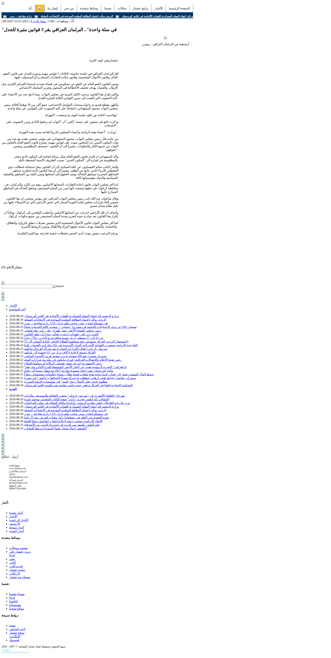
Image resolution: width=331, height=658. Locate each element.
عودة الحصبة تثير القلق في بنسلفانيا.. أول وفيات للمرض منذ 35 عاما (66, 417)
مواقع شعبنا (16, 608)
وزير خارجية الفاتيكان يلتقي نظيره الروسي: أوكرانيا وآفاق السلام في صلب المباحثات (77, 403)
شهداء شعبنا (17, 594)
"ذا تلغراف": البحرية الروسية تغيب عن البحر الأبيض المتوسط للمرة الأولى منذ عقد (75, 367)
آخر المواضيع (17, 309)
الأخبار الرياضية (18, 520)
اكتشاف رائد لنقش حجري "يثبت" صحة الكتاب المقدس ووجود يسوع (66, 399)
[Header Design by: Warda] (3, 3)
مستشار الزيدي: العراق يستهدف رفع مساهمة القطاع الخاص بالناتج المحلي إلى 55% (76, 341)
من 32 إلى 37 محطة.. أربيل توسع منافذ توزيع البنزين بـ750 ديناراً (63, 337)
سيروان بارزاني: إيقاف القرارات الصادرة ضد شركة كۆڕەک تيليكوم (65, 348)
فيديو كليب (16, 566)
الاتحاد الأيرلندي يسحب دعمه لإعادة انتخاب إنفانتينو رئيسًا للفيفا (63, 421)
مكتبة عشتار (17, 569)
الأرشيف (14, 523)
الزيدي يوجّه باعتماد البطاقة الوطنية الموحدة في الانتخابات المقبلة (77, 16)
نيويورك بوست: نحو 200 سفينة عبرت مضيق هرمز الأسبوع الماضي (65, 356)
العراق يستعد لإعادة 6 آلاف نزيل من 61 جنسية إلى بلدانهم (59, 352)
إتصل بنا (53, 8)
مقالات (122, 8)
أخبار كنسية (16, 531)
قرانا (12, 597)
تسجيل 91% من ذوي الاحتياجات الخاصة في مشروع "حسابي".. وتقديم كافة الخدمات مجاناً (80, 327)
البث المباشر (17, 629)
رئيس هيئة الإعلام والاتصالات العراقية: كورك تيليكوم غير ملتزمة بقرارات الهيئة (73, 359)
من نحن (69, 8)
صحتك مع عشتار (19, 577)
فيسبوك (14, 640)
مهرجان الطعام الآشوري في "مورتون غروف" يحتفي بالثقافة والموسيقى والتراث (74, 395)
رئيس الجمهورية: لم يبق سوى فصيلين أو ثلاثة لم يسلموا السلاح (63, 363)
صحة (12, 625)
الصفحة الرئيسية (179, 8)
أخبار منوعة (16, 527)
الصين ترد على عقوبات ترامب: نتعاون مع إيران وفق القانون (61, 334)
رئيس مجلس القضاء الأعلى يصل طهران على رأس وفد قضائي (63, 330)
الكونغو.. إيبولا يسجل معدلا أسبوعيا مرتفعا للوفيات (55, 428)
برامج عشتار (140, 8)
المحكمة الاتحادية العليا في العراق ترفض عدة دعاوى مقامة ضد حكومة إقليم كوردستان (78, 385)
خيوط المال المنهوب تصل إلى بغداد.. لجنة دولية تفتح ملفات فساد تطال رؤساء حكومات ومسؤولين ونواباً (89, 374)
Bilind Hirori (15, 650)
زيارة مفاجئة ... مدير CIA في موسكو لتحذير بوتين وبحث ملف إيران (66, 323)
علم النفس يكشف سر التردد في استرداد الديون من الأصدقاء (62, 424)
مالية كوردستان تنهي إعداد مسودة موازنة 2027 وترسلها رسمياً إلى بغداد (68, 370)
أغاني (12, 562)
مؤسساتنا (15, 605)
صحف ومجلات (18, 548)
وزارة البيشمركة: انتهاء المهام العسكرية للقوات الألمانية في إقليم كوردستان (164, 16)
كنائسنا (13, 601)
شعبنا (107, 8)
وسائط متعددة (89, 8)
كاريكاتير (14, 573)
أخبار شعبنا (16, 512)
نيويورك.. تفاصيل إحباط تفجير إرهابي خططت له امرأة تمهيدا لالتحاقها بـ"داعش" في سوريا (80, 378)
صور (12, 559)
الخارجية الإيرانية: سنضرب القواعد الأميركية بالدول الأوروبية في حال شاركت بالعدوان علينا (81, 345)
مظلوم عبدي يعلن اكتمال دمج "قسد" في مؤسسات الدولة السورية (65, 381)
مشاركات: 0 (38, 21)
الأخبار (159, 8)
